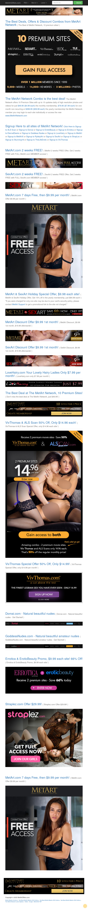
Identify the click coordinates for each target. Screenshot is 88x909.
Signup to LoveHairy (56, 133)
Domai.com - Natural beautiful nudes (30, 613)
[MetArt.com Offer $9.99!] (44, 245)
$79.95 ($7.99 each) (66, 105)
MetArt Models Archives (11, 900)
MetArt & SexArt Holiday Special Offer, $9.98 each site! (42, 294)
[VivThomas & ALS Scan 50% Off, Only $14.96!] (44, 494)
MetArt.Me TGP (38, 901)
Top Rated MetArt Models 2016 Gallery (71, 900)
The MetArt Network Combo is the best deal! (35, 98)
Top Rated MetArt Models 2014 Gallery (29, 900)
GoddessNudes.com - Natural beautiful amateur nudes (42, 636)
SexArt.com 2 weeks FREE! (24, 174)
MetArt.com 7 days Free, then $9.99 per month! (37, 195)
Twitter (26, 901)
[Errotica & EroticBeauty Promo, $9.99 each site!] (44, 680)
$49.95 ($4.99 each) (26, 105)
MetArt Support (18, 304)
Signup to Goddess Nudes (33, 133)
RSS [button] (25, 3)
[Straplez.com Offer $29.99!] (44, 738)
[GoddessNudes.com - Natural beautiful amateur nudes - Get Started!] (44, 646)
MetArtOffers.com (13, 2)
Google (31, 901)
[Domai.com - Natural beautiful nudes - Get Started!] (44, 624)
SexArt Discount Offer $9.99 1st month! (31, 347)
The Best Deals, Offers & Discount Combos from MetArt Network (42, 23)
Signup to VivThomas (58, 139)
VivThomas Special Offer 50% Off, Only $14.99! (37, 564)
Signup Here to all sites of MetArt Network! (34, 126)
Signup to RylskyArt (34, 136)
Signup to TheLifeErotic (37, 139)
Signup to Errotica (66, 129)
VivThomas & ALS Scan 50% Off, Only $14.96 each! (40, 422)
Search (78, 3)
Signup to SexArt (53, 136)
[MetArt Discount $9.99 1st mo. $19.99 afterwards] (44, 335)
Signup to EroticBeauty (46, 129)
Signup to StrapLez (71, 136)
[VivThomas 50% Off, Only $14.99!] (44, 587)
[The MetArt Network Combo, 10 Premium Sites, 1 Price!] (44, 61)
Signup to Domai (26, 129)
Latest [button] (43, 3)
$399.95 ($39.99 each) (35, 109)
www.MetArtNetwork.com (16, 115)
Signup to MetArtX (15, 136)
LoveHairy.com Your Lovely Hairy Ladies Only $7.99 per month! (42, 374)
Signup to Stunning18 (14, 139)
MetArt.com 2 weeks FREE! (24, 150)
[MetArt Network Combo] (44, 408)
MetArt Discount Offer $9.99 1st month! (31, 322)
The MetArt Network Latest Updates (14, 901)
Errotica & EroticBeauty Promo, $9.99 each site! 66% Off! (44, 658)
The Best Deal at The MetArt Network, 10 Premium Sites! (44, 393)
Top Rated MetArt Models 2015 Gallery (50, 900)
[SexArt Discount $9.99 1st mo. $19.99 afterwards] (44, 360)
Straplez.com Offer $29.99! (23, 704)
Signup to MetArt (75, 133)
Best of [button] (34, 3)
